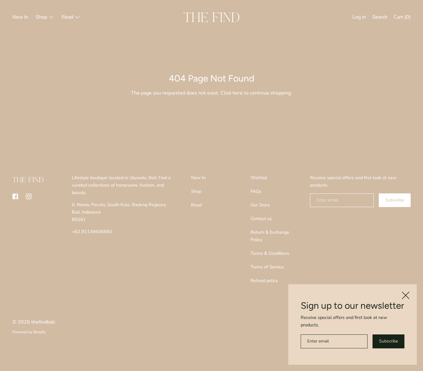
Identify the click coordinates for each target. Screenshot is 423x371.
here (238, 93)
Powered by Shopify (29, 331)
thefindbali (43, 322)
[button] (379, 18)
